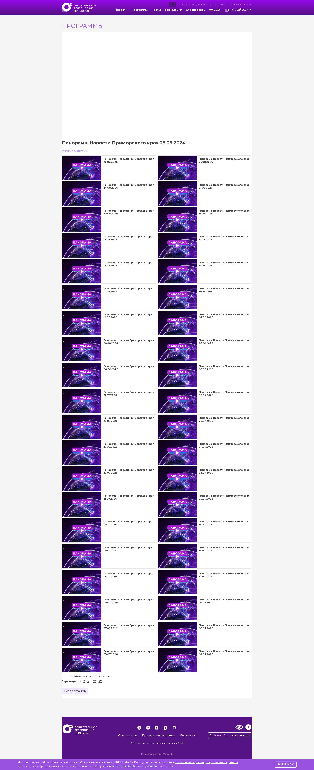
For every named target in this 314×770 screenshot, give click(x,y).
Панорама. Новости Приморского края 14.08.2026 (128, 264)
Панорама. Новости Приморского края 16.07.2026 (224, 523)
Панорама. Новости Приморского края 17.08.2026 (224, 238)
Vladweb (168, 754)
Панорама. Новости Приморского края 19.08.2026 (224, 212)
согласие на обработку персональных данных (206, 762)
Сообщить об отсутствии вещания (229, 735)
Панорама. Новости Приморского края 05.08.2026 (224, 342)
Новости (121, 9)
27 (100, 681)
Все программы (75, 691)
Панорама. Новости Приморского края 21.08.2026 (224, 186)
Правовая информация (158, 735)
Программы (139, 9)
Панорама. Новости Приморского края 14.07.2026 (224, 549)
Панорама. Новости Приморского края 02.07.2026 (224, 653)
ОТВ (180, 4)
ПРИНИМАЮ (285, 764)
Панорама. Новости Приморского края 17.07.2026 (128, 523)
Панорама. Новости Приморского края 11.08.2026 (224, 290)
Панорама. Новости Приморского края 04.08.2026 (128, 368)
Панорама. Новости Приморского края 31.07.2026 (128, 393)
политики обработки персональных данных (142, 766)
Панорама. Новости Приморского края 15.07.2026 (128, 549)
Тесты (156, 9)
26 (94, 681)
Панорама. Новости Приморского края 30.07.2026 (224, 393)
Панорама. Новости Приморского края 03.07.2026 (128, 653)
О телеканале (127, 735)
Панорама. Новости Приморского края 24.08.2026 (128, 186)
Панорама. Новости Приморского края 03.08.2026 (224, 368)
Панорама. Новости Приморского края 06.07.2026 (224, 627)
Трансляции (173, 9)
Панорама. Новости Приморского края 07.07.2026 (128, 627)
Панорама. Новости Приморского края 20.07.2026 (224, 497)
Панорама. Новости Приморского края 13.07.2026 (128, 575)
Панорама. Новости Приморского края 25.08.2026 (224, 160)
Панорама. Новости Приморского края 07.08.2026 (224, 316)
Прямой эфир (239, 9)
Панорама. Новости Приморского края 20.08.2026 (128, 212)
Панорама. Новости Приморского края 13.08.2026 (224, 264)
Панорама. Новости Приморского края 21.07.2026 (128, 497)
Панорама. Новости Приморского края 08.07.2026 (224, 601)
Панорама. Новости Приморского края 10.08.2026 (128, 316)
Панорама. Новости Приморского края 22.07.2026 (224, 471)
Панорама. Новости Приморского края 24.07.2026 (224, 445)
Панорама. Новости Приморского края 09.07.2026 (128, 601)
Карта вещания (215, 4)
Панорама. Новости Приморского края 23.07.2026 (128, 471)
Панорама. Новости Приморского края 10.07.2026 (224, 575)
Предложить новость (239, 4)
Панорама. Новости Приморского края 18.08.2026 (128, 238)
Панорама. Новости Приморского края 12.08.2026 (128, 290)
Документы (188, 735)
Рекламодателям (195, 4)
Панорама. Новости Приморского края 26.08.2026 (128, 160)
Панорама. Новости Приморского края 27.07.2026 (128, 445)
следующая (97, 676)
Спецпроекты (196, 9)
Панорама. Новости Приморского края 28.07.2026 (224, 419)
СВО (217, 9)
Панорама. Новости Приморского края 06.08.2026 (128, 342)
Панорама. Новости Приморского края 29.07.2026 (128, 419)
